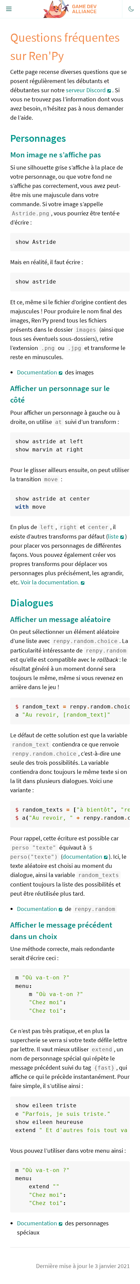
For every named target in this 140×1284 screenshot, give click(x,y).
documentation (82, 856)
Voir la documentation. (50, 582)
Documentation (37, 372)
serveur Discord (86, 90)
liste (113, 536)
